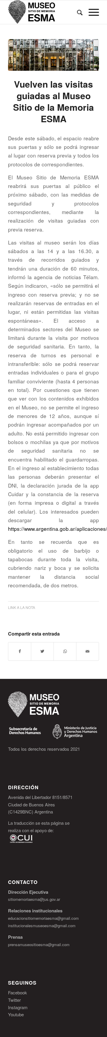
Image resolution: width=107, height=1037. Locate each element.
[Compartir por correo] (87, 651)
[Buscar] (77, 12)
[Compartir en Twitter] (42, 651)
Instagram (18, 1007)
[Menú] (91, 12)
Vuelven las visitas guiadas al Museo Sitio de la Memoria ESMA (53, 101)
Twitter (14, 1000)
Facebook (17, 992)
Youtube (16, 1014)
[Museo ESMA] (53, 55)
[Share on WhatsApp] (65, 651)
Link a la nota (21, 607)
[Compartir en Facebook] (19, 651)
